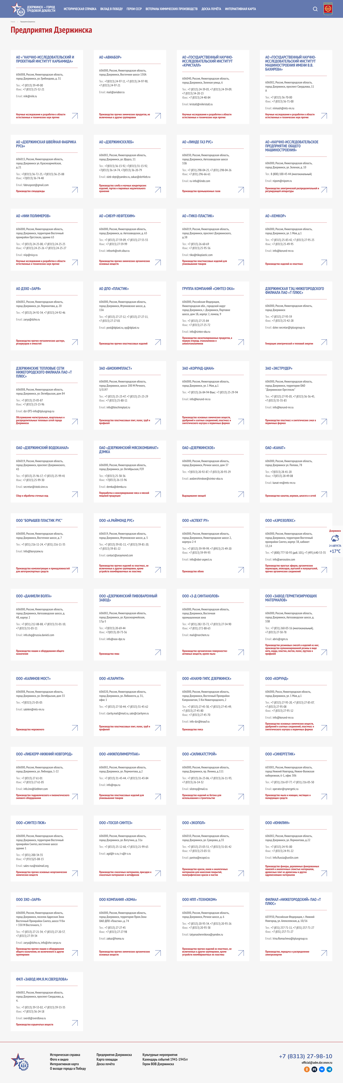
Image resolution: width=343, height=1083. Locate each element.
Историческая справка (80, 9)
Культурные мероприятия (160, 1055)
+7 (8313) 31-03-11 (26, 628)
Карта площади (107, 1059)
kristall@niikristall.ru (201, 104)
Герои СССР (134, 9)
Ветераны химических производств (172, 9)
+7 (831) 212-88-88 (32, 624)
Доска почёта (211, 9)
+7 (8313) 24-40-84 (199, 97)
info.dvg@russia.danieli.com (38, 635)
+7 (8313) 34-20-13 (193, 93)
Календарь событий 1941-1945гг (165, 1059)
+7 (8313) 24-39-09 (220, 89)
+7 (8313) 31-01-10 (54, 624)
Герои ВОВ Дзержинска (158, 1064)
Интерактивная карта (240, 9)
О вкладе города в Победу (68, 1068)
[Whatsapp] (329, 1069)
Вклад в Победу (111, 9)
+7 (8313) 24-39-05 (198, 89)
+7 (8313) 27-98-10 (305, 1056)
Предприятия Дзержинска (114, 1055)
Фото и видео (59, 1059)
